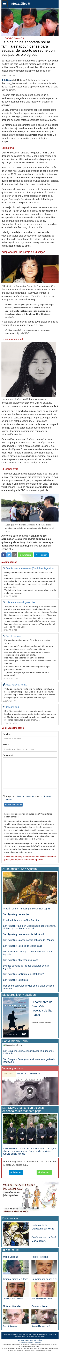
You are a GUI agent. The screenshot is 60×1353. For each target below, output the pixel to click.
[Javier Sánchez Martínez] (16, 1289)
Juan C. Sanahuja (10, 1326)
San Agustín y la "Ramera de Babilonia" (23, 974)
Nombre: (7, 734)
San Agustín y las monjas (16, 914)
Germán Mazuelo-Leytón (41, 1326)
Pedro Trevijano (39, 1257)
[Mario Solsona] (16, 1267)
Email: (6, 744)
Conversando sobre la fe (44, 1279)
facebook (30, 1342)
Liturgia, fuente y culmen (15, 1279)
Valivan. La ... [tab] (22, 1074)
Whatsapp (26, 555)
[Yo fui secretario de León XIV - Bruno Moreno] (30, 1198)
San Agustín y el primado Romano (20, 960)
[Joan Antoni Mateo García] (44, 1289)
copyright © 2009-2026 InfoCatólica (30, 1340)
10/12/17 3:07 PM (8, 75)
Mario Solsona (10, 1257)
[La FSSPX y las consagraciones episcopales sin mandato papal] (30, 1129)
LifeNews (7, 80)
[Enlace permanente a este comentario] (4, 568)
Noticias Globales (12, 1306)
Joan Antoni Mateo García (41, 1299)
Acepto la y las (28, 797)
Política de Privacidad (40, 1334)
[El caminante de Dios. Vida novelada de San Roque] (16, 1017)
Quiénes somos (9, 1334)
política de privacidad (24, 796)
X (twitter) (23, 1342)
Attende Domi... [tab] (36, 1074)
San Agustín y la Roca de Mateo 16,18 (23, 946)
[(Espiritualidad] (16, 1233)
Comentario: (9, 755)
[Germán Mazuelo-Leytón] (44, 1316)
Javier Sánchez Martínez (13, 1299)
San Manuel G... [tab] (8, 1074)
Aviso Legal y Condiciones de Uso (33, 1336)
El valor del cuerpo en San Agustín (21, 920)
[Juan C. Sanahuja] (16, 1316)
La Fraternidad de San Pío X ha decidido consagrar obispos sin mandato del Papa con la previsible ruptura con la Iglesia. (29, 1151)
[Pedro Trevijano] (44, 1267)
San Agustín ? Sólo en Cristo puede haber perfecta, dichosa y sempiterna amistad (29, 927)
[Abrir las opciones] (4, 3)
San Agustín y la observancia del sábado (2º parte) (29, 940)
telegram (37, 1342)
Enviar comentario (13, 804)
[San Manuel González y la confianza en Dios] (30, 1091)
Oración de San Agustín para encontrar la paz (26, 908)
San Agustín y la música (15, 980)
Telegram (42, 555)
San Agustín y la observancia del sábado (24, 934)
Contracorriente (39, 1306)
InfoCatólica (18, 3)
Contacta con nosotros (23, 1334)
